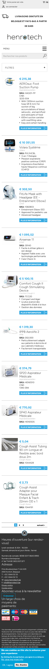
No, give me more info (12, 659)
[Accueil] (24, 40)
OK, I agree (7, 665)
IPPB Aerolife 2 (29, 332)
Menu (6, 48)
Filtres (9, 67)
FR (47, 2)
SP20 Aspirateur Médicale (30, 374)
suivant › (41, 525)
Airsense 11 (26, 239)
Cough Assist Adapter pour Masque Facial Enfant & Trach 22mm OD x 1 (29, 494)
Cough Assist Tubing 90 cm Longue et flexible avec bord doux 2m (33, 452)
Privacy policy (7, 585)
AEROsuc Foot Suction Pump (29, 85)
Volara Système (29, 147)
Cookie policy (7, 588)
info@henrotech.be (12, 582)
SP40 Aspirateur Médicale (30, 414)
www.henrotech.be (12, 580)
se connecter (11, 7)
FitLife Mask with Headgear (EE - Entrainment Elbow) (32, 197)
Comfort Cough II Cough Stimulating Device (32, 287)
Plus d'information (31, 128)
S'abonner (8, 596)
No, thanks (21, 665)
